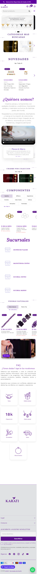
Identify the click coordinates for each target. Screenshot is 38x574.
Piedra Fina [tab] (24, 307)
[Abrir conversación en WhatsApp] (35, 6)
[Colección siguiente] (34, 45)
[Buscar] (29, 11)
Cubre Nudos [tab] (18, 199)
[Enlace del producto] (11, 79)
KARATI (6, 82)
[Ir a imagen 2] (17, 31)
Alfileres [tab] (18, 196)
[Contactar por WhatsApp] (32, 569)
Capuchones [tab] (30, 196)
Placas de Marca (18, 152)
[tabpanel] (18, 221)
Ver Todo (17, 63)
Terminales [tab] (24, 203)
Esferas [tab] (30, 199)
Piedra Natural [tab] (12, 307)
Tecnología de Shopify (16, 571)
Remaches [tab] (12, 203)
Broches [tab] (7, 199)
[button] (34, 11)
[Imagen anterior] (5, 22)
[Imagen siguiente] (30, 22)
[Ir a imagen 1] (15, 31)
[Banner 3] (18, 22)
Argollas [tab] (7, 196)
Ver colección (12, 309)
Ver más (17, 171)
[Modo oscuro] (27, 6)
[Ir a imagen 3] (20, 31)
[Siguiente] (34, 75)
